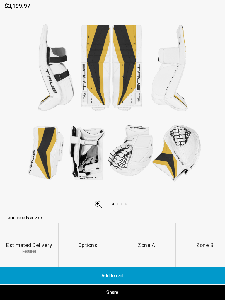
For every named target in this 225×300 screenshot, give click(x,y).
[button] (98, 204)
